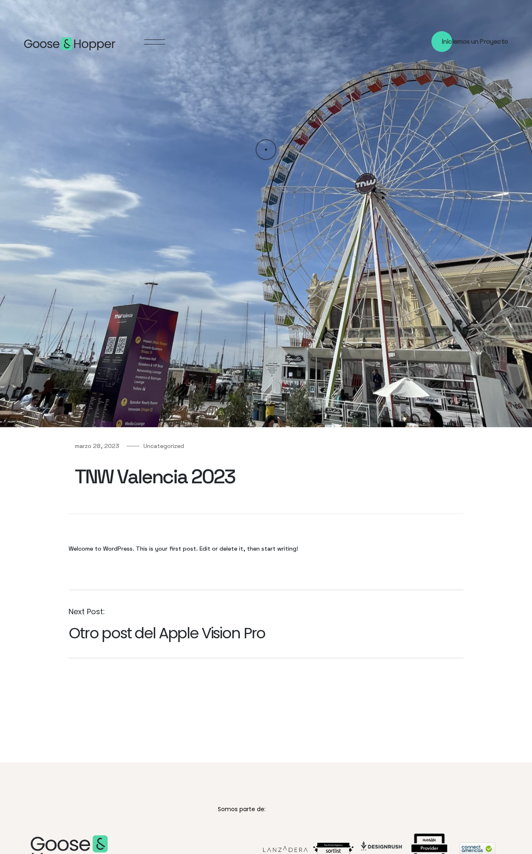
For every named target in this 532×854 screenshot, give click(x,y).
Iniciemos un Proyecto (475, 41)
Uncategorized (163, 446)
